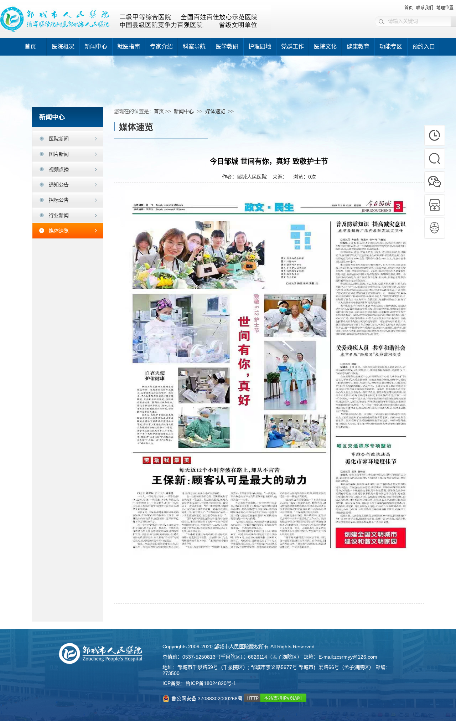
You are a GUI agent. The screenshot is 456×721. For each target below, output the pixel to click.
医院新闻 (59, 138)
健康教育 (358, 46)
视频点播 (59, 169)
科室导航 (194, 46)
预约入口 (423, 46)
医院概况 (63, 46)
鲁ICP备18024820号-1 (211, 683)
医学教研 (227, 46)
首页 (408, 7)
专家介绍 (161, 46)
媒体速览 (59, 230)
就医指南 (128, 46)
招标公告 (59, 200)
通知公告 (59, 184)
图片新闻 (59, 154)
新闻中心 (95, 46)
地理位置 (445, 7)
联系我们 (424, 7)
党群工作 (292, 46)
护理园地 (259, 46)
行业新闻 (59, 215)
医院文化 (325, 46)
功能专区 (390, 46)
